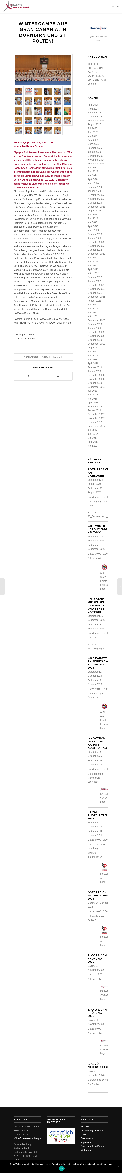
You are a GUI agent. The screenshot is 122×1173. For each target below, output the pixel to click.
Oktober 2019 (95, 340)
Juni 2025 (93, 132)
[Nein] (118, 1166)
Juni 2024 (93, 171)
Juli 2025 (92, 128)
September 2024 (96, 163)
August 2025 (94, 124)
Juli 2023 (92, 214)
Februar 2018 (95, 406)
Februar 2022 (95, 277)
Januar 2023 (94, 238)
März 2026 (93, 109)
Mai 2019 (92, 359)
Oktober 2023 (95, 202)
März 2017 (93, 445)
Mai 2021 (92, 312)
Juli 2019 (92, 351)
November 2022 (96, 246)
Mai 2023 (92, 222)
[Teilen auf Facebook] (28, 376)
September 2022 (96, 253)
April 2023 (93, 226)
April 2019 (93, 363)
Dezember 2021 (96, 285)
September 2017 (96, 426)
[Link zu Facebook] (113, 6)
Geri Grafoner (54, 357)
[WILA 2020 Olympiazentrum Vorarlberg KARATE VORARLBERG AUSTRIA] (43, 70)
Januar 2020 (94, 328)
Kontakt (85, 1126)
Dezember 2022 (96, 242)
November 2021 (96, 289)
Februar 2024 (95, 187)
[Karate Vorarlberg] (15, 6)
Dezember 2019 (96, 332)
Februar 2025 (95, 148)
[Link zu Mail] (117, 6)
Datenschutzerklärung (92, 1146)
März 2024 (93, 183)
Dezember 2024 (96, 156)
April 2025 (93, 140)
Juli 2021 (92, 304)
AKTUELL (93, 64)
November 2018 (96, 379)
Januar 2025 (94, 152)
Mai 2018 (92, 398)
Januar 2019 (94, 371)
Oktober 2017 (95, 422)
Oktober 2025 (95, 116)
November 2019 (96, 336)
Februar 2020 (95, 324)
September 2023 (96, 206)
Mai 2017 (92, 438)
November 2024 (96, 159)
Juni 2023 (93, 218)
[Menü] (100, 6)
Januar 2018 (94, 410)
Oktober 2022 (95, 249)
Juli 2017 (92, 430)
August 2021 (94, 301)
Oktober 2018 (95, 383)
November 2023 (96, 199)
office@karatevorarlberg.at (27, 1138)
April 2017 (93, 441)
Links (83, 1134)
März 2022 (93, 273)
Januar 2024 (94, 191)
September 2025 (96, 120)
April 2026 (93, 105)
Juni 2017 (93, 434)
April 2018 (93, 402)
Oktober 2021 (95, 293)
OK (61, 1168)
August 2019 (94, 347)
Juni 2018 (93, 394)
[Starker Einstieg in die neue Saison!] (119, 586)
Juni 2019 (93, 355)
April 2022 (93, 269)
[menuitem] (100, 6)
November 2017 (96, 418)
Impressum (86, 1142)
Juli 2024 (92, 167)
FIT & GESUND (96, 68)
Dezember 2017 (96, 414)
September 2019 (96, 344)
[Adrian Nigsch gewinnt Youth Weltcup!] (2, 586)
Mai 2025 (92, 136)
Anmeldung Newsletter (93, 1130)
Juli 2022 (92, 257)
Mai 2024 (92, 175)
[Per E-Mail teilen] (57, 376)
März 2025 (93, 144)
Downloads (87, 1138)
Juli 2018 (92, 391)
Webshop (86, 1150)
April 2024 (93, 179)
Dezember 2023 (96, 195)
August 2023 (94, 210)
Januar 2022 (94, 281)
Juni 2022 (93, 261)
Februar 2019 (95, 367)
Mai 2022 (92, 265)
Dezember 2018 (96, 375)
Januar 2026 (94, 112)
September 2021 (96, 297)
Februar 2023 (95, 234)
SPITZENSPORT (97, 79)
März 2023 (93, 230)
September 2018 (96, 387)
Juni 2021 (93, 308)
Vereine (92, 83)
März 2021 (93, 316)
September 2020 (96, 320)
